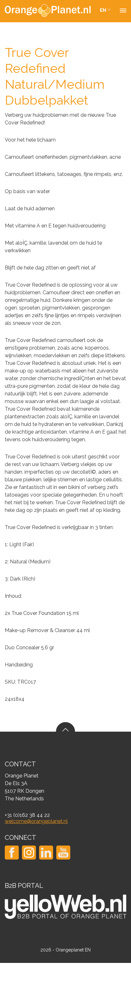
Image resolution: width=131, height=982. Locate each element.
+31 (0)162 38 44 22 (27, 815)
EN (103, 10)
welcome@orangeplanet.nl (36, 821)
